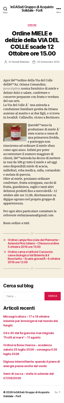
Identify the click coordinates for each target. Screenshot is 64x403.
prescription (12, 88)
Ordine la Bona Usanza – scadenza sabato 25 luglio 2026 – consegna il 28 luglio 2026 (30, 349)
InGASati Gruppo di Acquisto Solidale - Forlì (32, 8)
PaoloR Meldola (20, 61)
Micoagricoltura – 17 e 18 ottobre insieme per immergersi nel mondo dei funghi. (30, 321)
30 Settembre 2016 (48, 61)
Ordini (32, 25)
